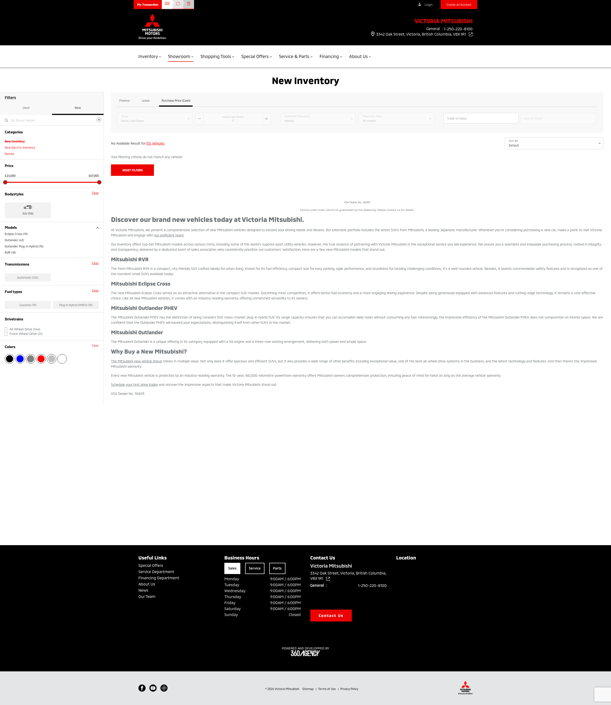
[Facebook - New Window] (142, 688)
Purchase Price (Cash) (176, 100)
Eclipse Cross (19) (16, 233)
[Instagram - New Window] (164, 688)
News (143, 590)
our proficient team (169, 235)
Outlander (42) (14, 240)
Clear (95, 192)
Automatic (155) (27, 277)
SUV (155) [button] (27, 213)
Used (26, 107)
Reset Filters (132, 170)
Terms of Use (327, 688)
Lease (146, 100)
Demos (9, 153)
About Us (146, 584)
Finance (124, 100)
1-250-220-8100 (372, 585)
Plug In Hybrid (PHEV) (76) (76, 305)
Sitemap (308, 688)
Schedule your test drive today (134, 384)
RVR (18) (10, 252)
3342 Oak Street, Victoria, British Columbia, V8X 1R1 (421, 34)
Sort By (513, 141)
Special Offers (150, 565)
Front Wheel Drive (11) (26, 333)
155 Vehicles (155, 143)
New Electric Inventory (20, 147)
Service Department (156, 571)
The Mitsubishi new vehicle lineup (136, 361)
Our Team (146, 596)
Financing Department (158, 577)
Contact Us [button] (331, 615)
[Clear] (98, 119)
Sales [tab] (232, 568)
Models (11, 227)
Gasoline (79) (28, 305)
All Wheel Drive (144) (25, 329)
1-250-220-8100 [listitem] (458, 28)
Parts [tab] (277, 568)
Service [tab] (255, 568)
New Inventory (15, 141)
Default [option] (514, 145)
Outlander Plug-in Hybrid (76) (24, 246)
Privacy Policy (349, 688)
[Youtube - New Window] (153, 688)
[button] (148, 4)
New (78, 107)
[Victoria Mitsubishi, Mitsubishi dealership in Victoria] (152, 27)
